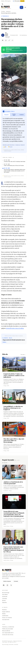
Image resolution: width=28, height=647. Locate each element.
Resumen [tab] (6, 114)
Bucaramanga (5, 592)
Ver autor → (23, 354)
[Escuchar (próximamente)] (12, 40)
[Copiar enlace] (9, 40)
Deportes (4, 602)
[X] (11, 585)
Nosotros (4, 609)
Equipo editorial (6, 611)
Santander (4, 596)
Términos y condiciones (8, 626)
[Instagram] (7, 585)
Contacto (16, 581)
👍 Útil (5, 146)
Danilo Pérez (6, 34)
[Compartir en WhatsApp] (6, 40)
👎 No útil (10, 146)
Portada (3, 11)
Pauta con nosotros (7, 617)
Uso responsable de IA (7, 632)
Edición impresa (7, 581)
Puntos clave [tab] (13, 115)
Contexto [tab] (22, 114)
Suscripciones (5, 619)
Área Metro (5, 594)
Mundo (4, 600)
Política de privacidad (7, 628)
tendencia (8, 11)
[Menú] (25, 7)
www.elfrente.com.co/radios (15, 328)
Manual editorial (6, 630)
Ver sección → (5, 462)
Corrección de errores (7, 634)
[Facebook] (3, 585)
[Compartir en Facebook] (2, 40)
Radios (4, 613)
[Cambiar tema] (2, 4)
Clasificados (5, 615)
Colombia (4, 598)
